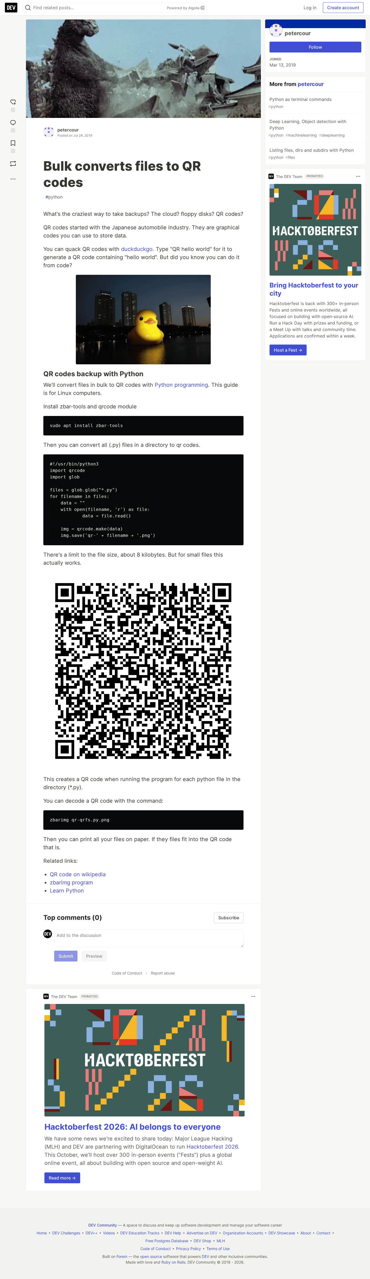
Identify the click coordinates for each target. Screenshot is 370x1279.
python (54, 197)
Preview (94, 956)
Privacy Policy (188, 1248)
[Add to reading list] (13, 145)
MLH (221, 1240)
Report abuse (163, 973)
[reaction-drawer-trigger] (13, 104)
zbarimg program (71, 882)
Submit (66, 956)
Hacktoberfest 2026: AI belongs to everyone (132, 1127)
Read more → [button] (62, 1178)
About (305, 1233)
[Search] (27, 8)
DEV (205, 1256)
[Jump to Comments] (13, 125)
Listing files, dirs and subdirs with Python (311, 153)
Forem (121, 1256)
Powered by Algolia (183, 8)
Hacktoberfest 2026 (212, 1147)
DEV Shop (202, 1240)
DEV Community (102, 1225)
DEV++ (92, 1233)
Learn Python (67, 890)
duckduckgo (136, 249)
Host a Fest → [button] (288, 349)
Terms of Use (218, 1248)
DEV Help (173, 1233)
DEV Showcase (281, 1233)
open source (151, 1256)
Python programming (181, 385)
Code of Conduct (127, 973)
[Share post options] (13, 179)
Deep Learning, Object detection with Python (307, 128)
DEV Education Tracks (139, 1233)
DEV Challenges (66, 1233)
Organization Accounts (243, 1233)
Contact (323, 1233)
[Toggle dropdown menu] (253, 996)
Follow (315, 47)
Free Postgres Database (166, 1240)
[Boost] (13, 163)
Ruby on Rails (173, 1262)
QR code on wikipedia (78, 874)
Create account (343, 7)
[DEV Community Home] (11, 7)
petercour (68, 130)
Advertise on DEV (202, 1233)
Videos (109, 1233)
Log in (310, 7)
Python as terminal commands (300, 103)
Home (42, 1233)
